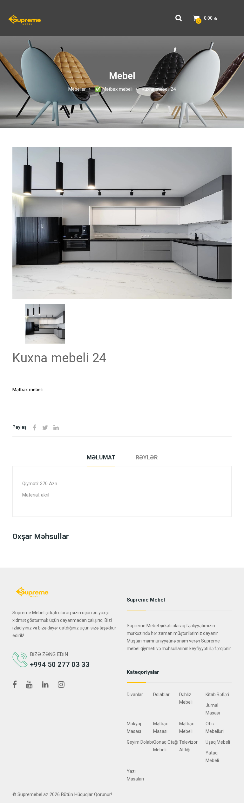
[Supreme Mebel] (24, 19)
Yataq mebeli (212, 756)
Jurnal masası (213, 709)
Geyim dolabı (140, 742)
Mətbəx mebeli (27, 389)
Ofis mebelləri (215, 727)
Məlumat (101, 457)
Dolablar (161, 694)
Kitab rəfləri (217, 694)
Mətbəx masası (160, 727)
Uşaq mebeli (218, 742)
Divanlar (135, 694)
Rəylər (147, 457)
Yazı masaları (135, 775)
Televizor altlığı (188, 746)
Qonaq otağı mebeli (165, 746)
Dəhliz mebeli (186, 698)
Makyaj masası (134, 727)
